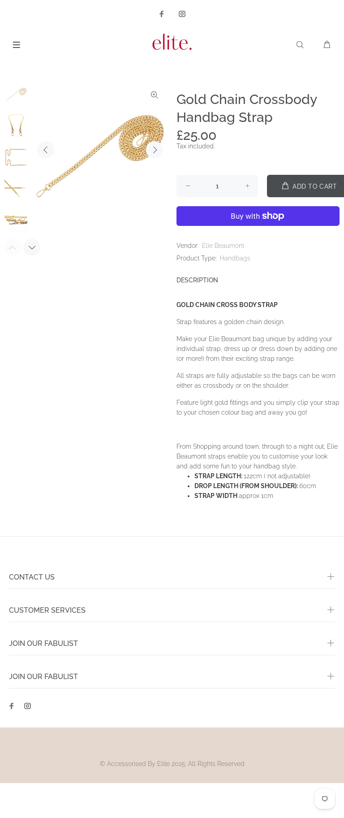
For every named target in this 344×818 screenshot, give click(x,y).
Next (154, 149)
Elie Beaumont (223, 245)
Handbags (235, 258)
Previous (45, 149)
